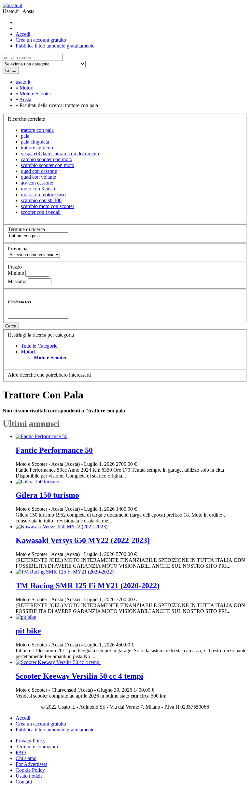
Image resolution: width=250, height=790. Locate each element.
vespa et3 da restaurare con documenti (60, 153)
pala (25, 136)
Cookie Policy (30, 770)
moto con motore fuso (43, 194)
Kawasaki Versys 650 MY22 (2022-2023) (83, 540)
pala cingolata (35, 142)
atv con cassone (37, 183)
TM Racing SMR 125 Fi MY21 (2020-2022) (88, 585)
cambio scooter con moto (46, 159)
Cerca (10, 70)
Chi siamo (26, 758)
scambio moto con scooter (47, 206)
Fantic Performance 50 (54, 450)
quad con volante (38, 177)
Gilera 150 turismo (47, 495)
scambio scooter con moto (47, 165)
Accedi (23, 34)
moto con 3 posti (38, 188)
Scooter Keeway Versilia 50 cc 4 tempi (79, 676)
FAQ (21, 752)
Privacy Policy (31, 740)
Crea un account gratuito (41, 40)
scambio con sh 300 (41, 200)
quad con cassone (39, 171)
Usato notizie (29, 776)
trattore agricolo (37, 147)
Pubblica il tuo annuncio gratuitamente (55, 46)
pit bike (28, 631)
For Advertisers (31, 764)
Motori (28, 351)
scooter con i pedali (41, 212)
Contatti (24, 781)
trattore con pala (37, 130)
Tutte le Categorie (39, 346)
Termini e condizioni (37, 746)
